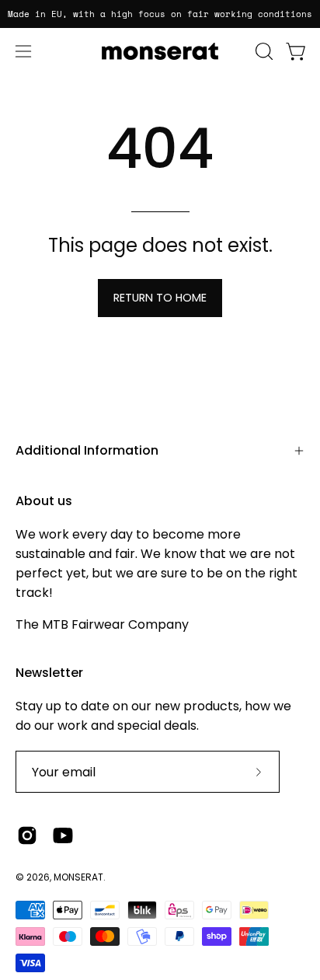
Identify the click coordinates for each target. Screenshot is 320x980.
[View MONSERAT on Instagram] (27, 835)
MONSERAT (78, 877)
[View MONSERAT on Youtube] (63, 835)
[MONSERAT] (160, 51)
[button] (262, 51)
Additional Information (87, 450)
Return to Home (160, 297)
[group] (160, 14)
